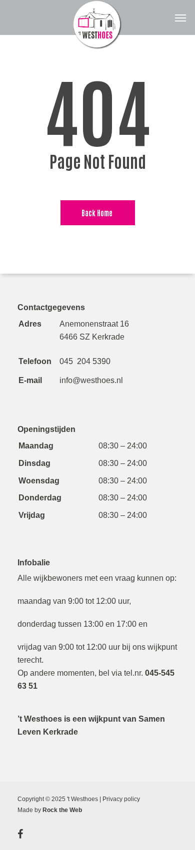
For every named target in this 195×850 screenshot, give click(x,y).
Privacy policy (121, 799)
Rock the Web (62, 810)
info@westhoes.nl (91, 380)
